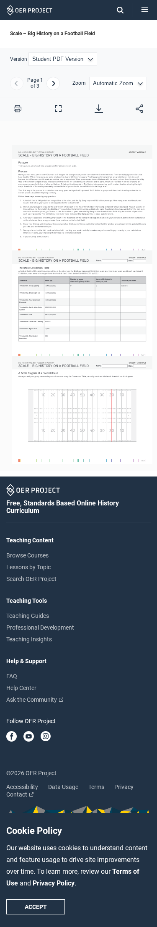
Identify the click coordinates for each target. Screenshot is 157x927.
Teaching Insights (29, 639)
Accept (36, 907)
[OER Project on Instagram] (46, 737)
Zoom (79, 83)
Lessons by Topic (28, 567)
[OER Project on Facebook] (11, 737)
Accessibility (22, 787)
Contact (17, 794)
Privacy (124, 787)
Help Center (21, 688)
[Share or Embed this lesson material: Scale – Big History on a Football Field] (139, 108)
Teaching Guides (27, 615)
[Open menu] (144, 10)
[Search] (116, 10)
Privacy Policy (54, 883)
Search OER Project (31, 578)
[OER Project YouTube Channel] (28, 737)
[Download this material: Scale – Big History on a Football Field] (98, 108)
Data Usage (63, 787)
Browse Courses (27, 555)
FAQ (11, 676)
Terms (96, 787)
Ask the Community (32, 699)
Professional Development (40, 627)
